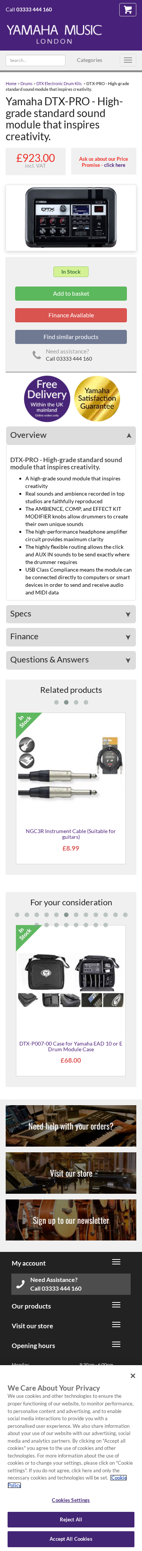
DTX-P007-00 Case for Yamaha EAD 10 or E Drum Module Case (70, 1046)
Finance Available (71, 314)
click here (114, 165)
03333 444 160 (34, 9)
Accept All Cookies (71, 1539)
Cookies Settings (71, 1500)
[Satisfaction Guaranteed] (96, 398)
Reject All (71, 1519)
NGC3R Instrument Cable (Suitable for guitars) (71, 834)
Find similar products (71, 336)
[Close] (133, 1375)
